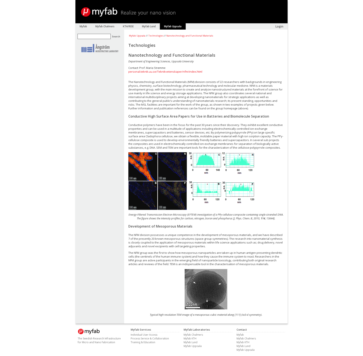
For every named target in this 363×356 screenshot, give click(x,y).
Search (116, 36)
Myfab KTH (190, 338)
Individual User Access (144, 334)
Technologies (155, 35)
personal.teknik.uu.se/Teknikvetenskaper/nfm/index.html (165, 71)
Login (279, 26)
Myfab (240, 334)
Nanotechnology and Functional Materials (189, 35)
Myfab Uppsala (137, 35)
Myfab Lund (190, 342)
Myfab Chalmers (193, 334)
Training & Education (143, 342)
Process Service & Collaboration (150, 338)
